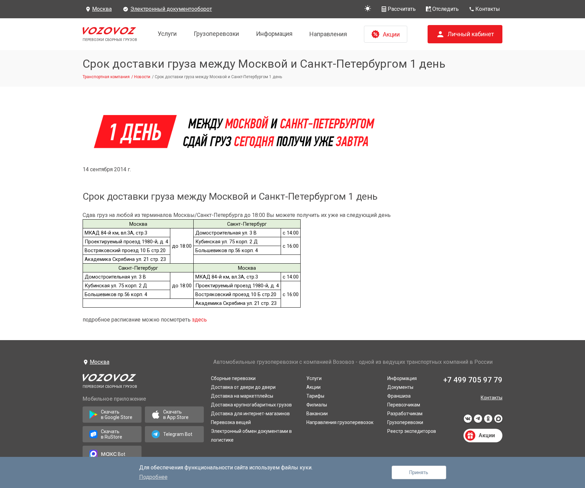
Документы (400, 387)
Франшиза (399, 396)
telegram (478, 421)
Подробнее (153, 477)
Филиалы (316, 404)
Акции (313, 387)
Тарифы (315, 396)
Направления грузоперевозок (339, 422)
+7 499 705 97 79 (472, 380)
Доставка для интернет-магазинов (250, 413)
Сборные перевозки (233, 378)
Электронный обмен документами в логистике (251, 435)
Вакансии (317, 413)
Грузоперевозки (216, 33)
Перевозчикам (403, 404)
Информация (274, 33)
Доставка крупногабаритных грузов (251, 404)
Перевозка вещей (231, 422)
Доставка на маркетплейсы (242, 396)
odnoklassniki (488, 421)
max (498, 421)
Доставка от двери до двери (243, 387)
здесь (199, 319)
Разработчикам (404, 413)
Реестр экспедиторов (411, 431)
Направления (328, 34)
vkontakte (468, 421)
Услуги (167, 33)
